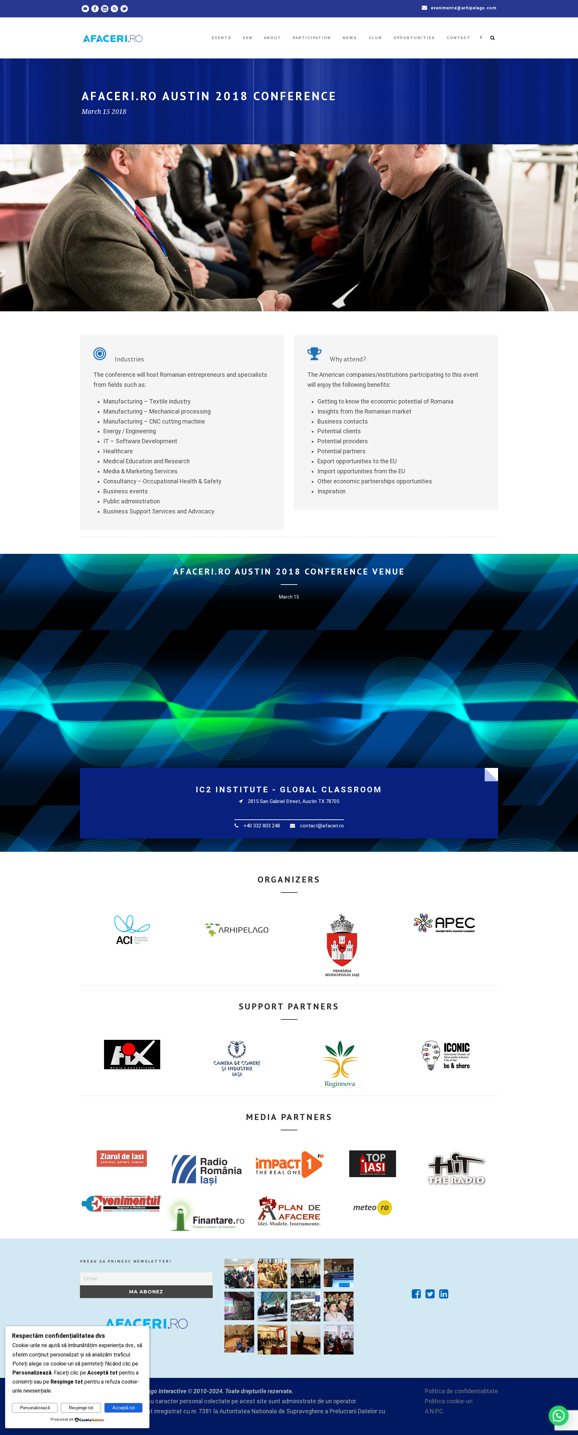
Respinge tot (81, 1407)
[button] (559, 1416)
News (350, 38)
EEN (248, 38)
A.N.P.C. (434, 1411)
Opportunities (414, 38)
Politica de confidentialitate (461, 1391)
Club (375, 38)
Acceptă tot (123, 1407)
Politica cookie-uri (449, 1401)
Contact (459, 38)
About (272, 38)
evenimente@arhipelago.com (463, 8)
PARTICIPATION (312, 38)
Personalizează (35, 1407)
